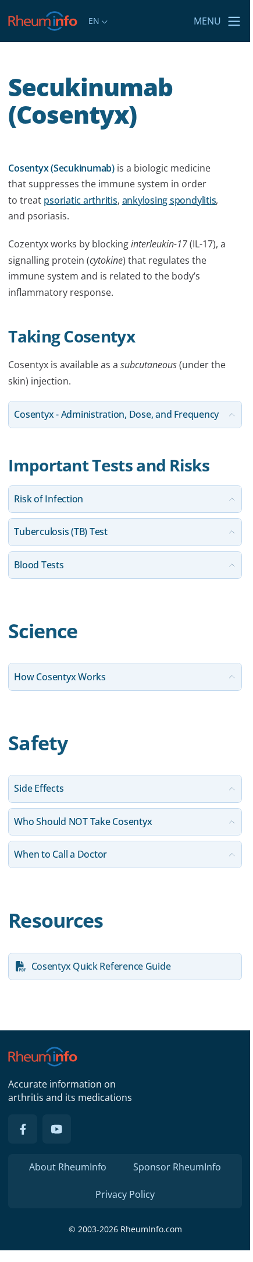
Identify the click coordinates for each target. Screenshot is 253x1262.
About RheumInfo (67, 1166)
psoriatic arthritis (80, 200)
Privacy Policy (125, 1194)
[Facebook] (22, 1129)
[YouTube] (57, 1129)
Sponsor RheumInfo (177, 1166)
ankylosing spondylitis (169, 200)
